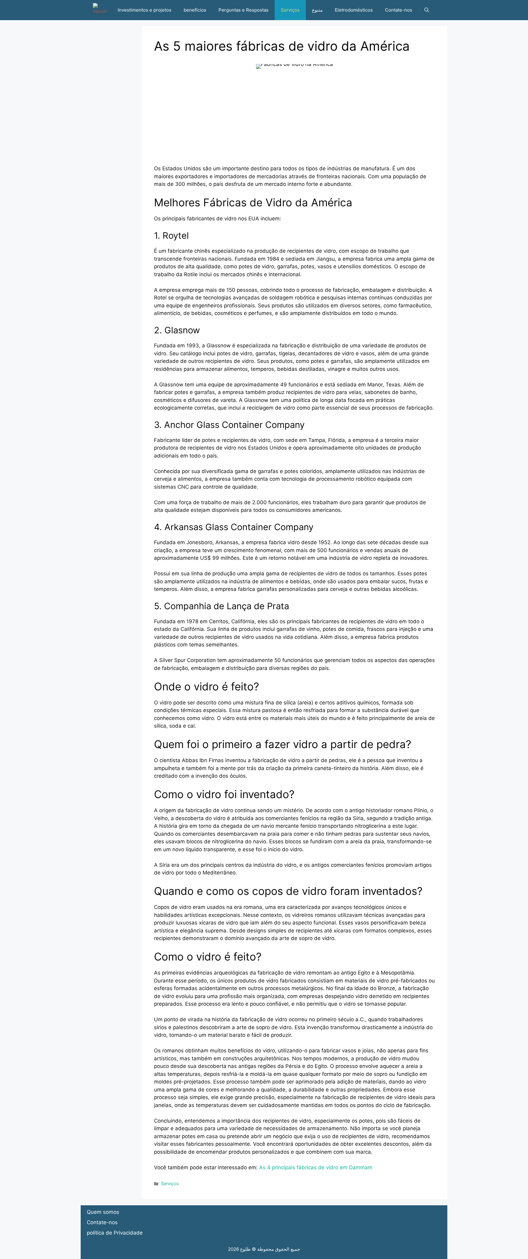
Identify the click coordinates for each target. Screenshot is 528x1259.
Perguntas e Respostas (243, 10)
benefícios (195, 10)
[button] (426, 10)
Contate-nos (398, 10)
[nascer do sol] (100, 10)
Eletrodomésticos (354, 10)
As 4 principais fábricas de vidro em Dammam (315, 1167)
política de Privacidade (115, 1233)
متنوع (317, 10)
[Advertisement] (294, 122)
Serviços (290, 10)
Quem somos (103, 1212)
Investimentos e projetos (144, 10)
